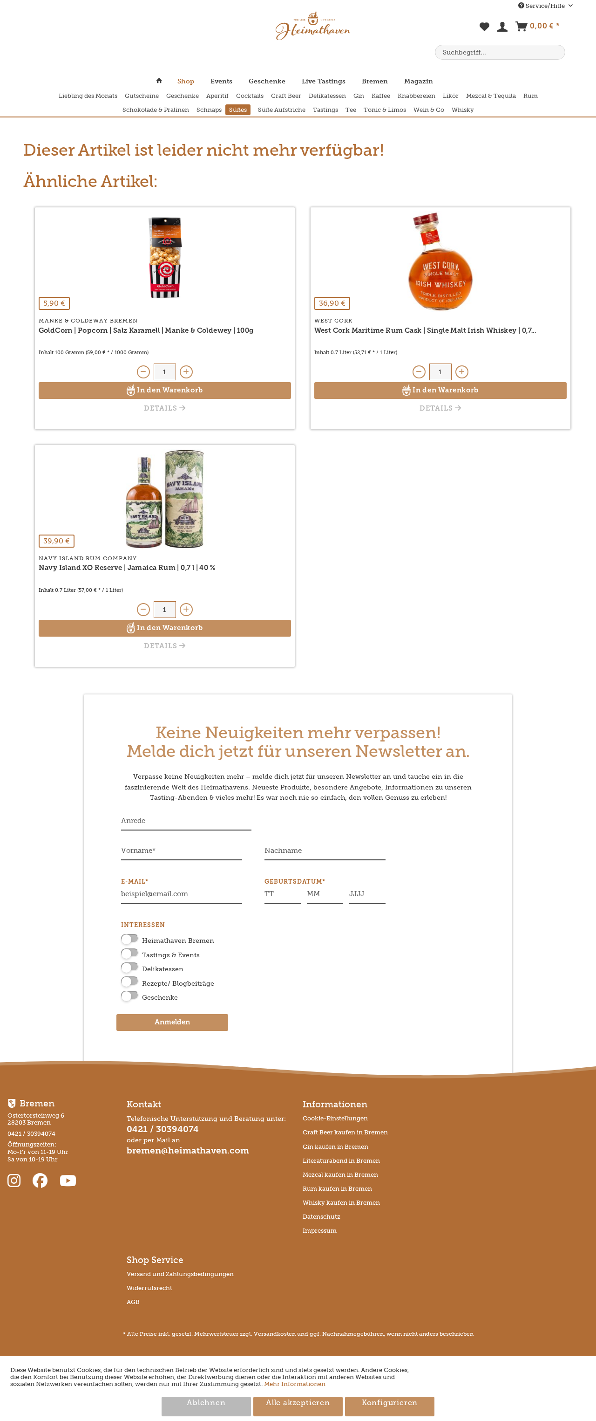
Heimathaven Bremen (178, 941)
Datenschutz (321, 1216)
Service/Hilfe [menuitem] (545, 5)
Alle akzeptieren (298, 1403)
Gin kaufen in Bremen (335, 1146)
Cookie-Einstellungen (335, 1118)
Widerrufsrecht (149, 1287)
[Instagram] (15, 1181)
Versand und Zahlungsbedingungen (180, 1273)
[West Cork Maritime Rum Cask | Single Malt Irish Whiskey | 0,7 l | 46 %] (440, 261)
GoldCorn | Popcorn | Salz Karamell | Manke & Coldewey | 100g (146, 331)
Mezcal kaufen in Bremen (340, 1174)
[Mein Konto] (502, 29)
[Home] (163, 81)
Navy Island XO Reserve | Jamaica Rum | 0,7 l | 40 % (127, 568)
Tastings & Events (171, 955)
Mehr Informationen (294, 1383)
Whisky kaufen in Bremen (341, 1202)
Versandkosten (275, 1334)
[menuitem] (485, 31)
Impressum (320, 1230)
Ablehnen (206, 1403)
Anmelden (172, 1022)
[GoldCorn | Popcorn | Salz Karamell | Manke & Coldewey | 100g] (165, 261)
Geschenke (160, 998)
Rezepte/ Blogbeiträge (178, 984)
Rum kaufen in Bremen (337, 1188)
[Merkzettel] (485, 31)
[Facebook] (42, 1181)
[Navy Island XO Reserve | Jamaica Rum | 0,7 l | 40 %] (165, 499)
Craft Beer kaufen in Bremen (345, 1132)
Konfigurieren (390, 1403)
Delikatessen (162, 969)
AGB (133, 1301)
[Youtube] (68, 1181)
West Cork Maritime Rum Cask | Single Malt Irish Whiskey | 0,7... (425, 331)
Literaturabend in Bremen (341, 1160)
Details (161, 408)
